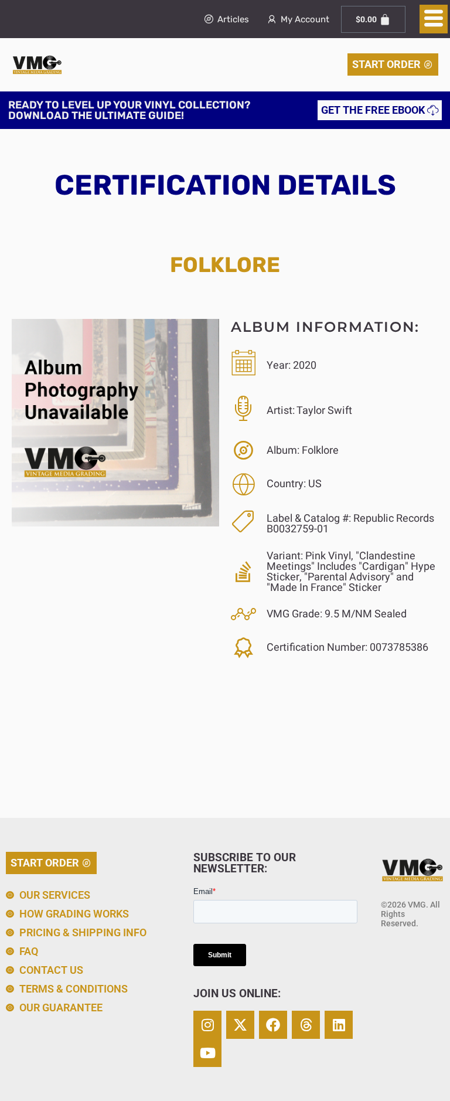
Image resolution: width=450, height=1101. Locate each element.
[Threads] (306, 1025)
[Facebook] (273, 1025)
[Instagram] (207, 1025)
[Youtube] (207, 1053)
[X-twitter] (240, 1025)
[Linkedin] (339, 1025)
